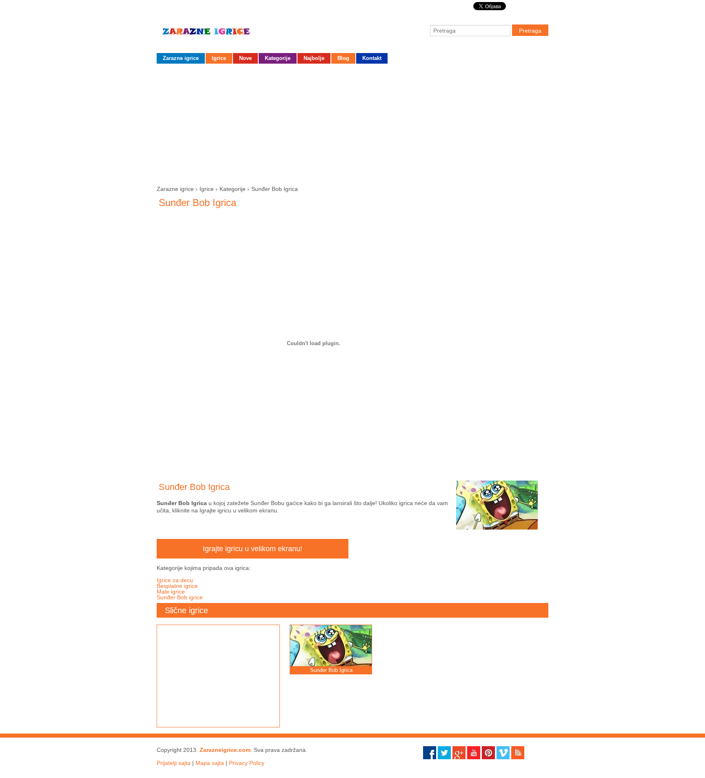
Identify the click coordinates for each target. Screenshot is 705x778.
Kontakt (371, 58)
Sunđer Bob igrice (180, 597)
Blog (343, 58)
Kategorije (277, 58)
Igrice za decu (175, 580)
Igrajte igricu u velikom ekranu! (252, 549)
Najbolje (314, 58)
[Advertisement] (352, 123)
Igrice (219, 58)
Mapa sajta (209, 763)
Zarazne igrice (218, 34)
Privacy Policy (246, 763)
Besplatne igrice (177, 586)
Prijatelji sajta (174, 763)
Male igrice (171, 591)
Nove (245, 58)
